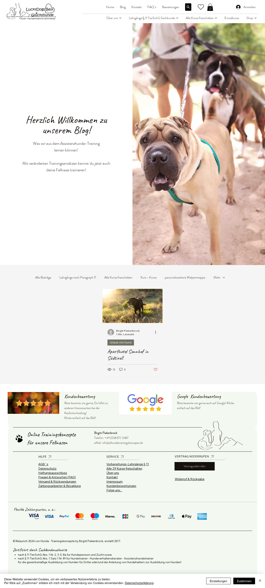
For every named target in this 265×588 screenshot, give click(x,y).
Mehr (216, 277)
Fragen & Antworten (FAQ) (57, 477)
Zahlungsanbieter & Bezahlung (59, 486)
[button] (210, 7)
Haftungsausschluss (52, 473)
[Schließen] (260, 581)
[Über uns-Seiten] (120, 18)
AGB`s (43, 464)
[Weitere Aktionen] (156, 332)
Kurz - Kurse (149, 277)
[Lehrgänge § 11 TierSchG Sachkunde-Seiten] (177, 18)
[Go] (188, 7)
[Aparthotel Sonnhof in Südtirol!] (132, 306)
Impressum (114, 482)
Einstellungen (218, 581)
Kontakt (112, 477)
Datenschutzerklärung (139, 583)
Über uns (112, 473)
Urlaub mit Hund (120, 342)
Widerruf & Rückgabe (190, 479)
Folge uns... (114, 490)
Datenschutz (47, 468)
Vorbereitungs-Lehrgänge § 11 (127, 464)
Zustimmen (244, 581)
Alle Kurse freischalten (118, 277)
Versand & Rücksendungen (57, 482)
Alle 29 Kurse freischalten (124, 468)
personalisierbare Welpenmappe (185, 277)
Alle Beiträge (43, 277)
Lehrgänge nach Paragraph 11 (77, 277)
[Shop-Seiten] (255, 18)
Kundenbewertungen (121, 486)
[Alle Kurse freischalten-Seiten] (216, 18)
